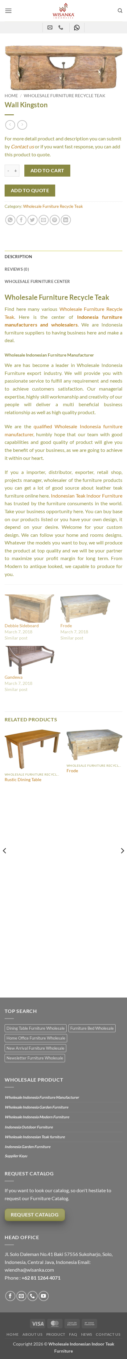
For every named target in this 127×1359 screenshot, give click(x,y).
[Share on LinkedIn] (66, 220)
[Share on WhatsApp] (10, 220)
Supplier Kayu (16, 1156)
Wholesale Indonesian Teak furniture (35, 1137)
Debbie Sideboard (22, 625)
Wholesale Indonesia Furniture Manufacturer (42, 1097)
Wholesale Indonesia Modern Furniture (37, 1117)
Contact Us (108, 1334)
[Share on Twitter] (32, 220)
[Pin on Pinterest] (55, 220)
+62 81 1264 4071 (41, 1278)
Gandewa (14, 677)
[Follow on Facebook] (10, 1296)
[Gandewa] (29, 660)
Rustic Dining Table (23, 779)
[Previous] (5, 863)
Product (55, 1334)
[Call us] (32, 1296)
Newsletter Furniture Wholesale (34, 1058)
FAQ (73, 1334)
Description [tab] (18, 256)
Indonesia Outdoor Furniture (29, 1127)
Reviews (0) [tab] (17, 269)
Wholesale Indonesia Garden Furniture (36, 1107)
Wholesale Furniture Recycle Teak (64, 95)
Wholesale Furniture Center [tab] (37, 281)
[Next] (122, 863)
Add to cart (47, 170)
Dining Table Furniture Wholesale (35, 1028)
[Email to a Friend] (44, 220)
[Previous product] (22, 125)
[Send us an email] (21, 1296)
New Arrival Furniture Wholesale (35, 1048)
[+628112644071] (61, 27)
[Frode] (85, 608)
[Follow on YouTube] (44, 1296)
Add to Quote (30, 190)
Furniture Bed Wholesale (92, 1028)
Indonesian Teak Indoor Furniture (86, 495)
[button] (8, 10)
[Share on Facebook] (21, 220)
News (86, 1334)
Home (11, 95)
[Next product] (10, 125)
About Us (32, 1334)
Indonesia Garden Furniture (27, 1146)
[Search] (120, 11)
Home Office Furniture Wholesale (35, 1038)
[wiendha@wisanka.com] (50, 27)
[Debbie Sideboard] (29, 608)
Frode (66, 625)
